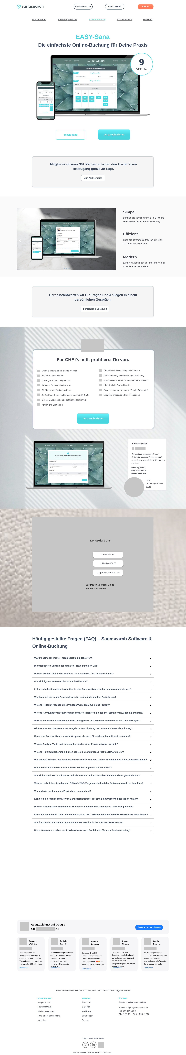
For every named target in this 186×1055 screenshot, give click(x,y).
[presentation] (21, 240)
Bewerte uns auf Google (149, 927)
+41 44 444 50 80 (108, 563)
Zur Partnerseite (93, 177)
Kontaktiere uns (83, 6)
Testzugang (70, 134)
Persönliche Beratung (95, 308)
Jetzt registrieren (114, 134)
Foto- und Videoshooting (49, 1016)
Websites (42, 1020)
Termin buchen (108, 554)
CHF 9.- (145, 6)
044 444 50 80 (114, 6)
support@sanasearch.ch (108, 572)
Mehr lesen (117, 968)
